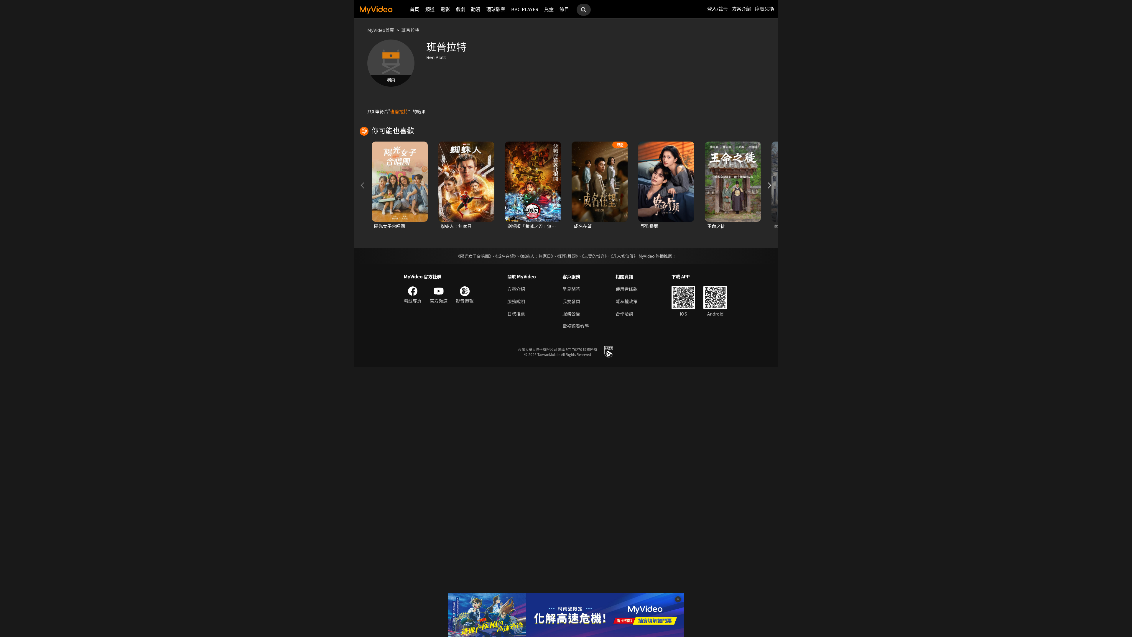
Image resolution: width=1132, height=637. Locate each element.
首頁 (414, 9)
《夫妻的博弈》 (594, 256)
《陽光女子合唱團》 (473, 256)
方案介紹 (741, 8)
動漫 (476, 9)
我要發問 (571, 301)
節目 (564, 9)
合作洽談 (624, 314)
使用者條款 (627, 289)
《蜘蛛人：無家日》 (536, 256)
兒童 (549, 9)
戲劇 (460, 9)
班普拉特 (410, 30)
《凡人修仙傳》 (624, 256)
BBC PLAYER (524, 9)
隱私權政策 (627, 301)
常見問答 (571, 289)
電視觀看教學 (575, 326)
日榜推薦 (516, 314)
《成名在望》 (505, 256)
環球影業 (495, 9)
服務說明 (516, 301)
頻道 (430, 9)
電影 (445, 9)
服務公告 (571, 314)
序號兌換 (764, 8)
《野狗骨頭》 (567, 256)
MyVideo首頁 (380, 30)
